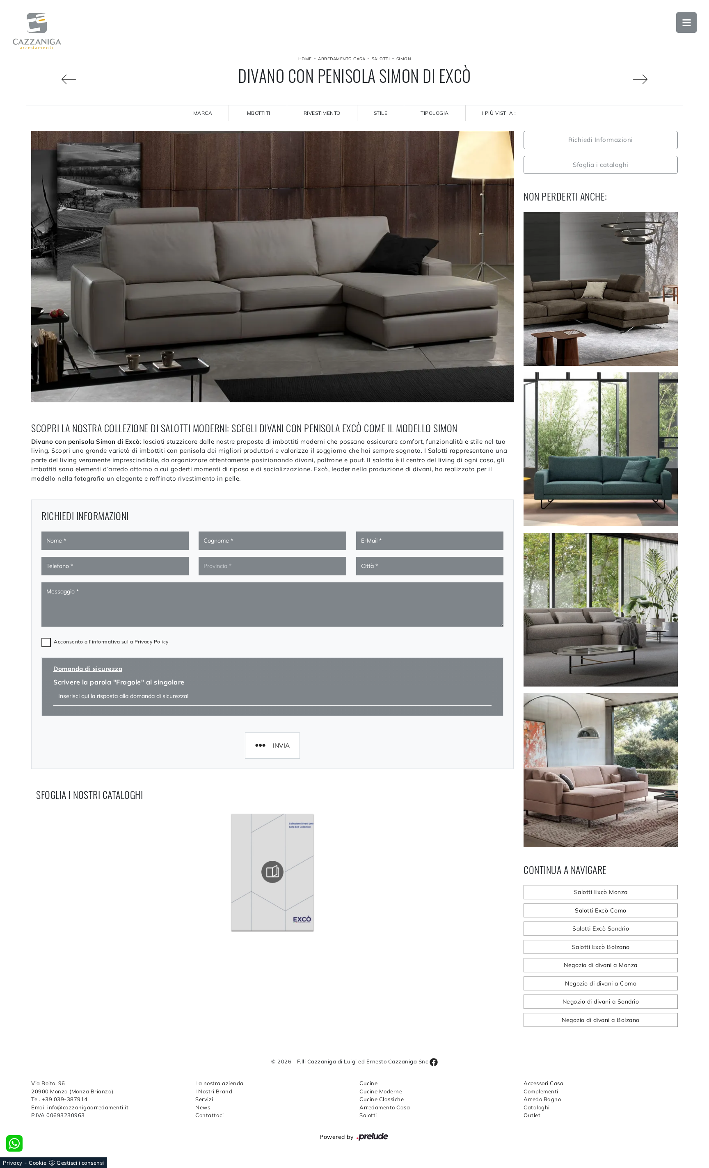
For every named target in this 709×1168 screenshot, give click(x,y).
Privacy (13, 1162)
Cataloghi (537, 1107)
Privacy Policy (152, 642)
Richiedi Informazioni (600, 140)
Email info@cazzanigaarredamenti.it (79, 1107)
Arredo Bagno (542, 1099)
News (202, 1107)
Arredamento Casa (341, 59)
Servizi (204, 1099)
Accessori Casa (543, 1083)
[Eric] (53, 79)
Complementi (541, 1091)
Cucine (368, 1083)
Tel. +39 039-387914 (59, 1099)
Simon (403, 59)
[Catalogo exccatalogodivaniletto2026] (272, 871)
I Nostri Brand (213, 1091)
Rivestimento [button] (322, 113)
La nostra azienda (219, 1083)
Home (305, 59)
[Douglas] (655, 79)
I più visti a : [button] (499, 113)
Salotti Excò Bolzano (601, 947)
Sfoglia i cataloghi (601, 165)
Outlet (532, 1115)
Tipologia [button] (435, 113)
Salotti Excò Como (601, 910)
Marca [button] (203, 113)
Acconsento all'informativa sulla (111, 642)
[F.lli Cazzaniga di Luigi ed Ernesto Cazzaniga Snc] (37, 31)
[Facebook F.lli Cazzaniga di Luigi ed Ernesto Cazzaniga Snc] (434, 1061)
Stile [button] (381, 113)
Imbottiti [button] (257, 113)
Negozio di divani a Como (600, 983)
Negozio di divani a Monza (601, 965)
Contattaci (209, 1115)
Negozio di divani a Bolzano (601, 1020)
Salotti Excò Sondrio (600, 928)
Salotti (381, 59)
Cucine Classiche (381, 1099)
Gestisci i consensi (80, 1162)
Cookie (37, 1162)
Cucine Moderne (380, 1091)
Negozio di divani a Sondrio (601, 1001)
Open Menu (686, 22)
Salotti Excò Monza (601, 892)
